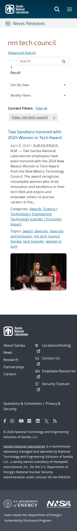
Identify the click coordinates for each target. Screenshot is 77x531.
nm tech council (46, 236)
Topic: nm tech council (29, 117)
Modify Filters (25, 95)
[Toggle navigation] (8, 23)
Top (64, 526)
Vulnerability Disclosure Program (27, 520)
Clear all (41, 108)
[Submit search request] (63, 61)
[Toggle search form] (57, 9)
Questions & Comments (22, 403)
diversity (41, 231)
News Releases (29, 23)
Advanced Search (22, 52)
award (28, 231)
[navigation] (38, 85)
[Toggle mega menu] (69, 9)
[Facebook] (5, 421)
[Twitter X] (47, 421)
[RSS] (56, 421)
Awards (35, 209)
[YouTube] (22, 421)
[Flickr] (30, 421)
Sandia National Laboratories (24, 446)
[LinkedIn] (39, 421)
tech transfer (33, 241)
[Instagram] (13, 421)
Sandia (15, 241)
